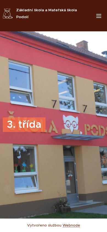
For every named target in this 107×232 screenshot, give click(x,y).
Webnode (71, 225)
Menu (98, 15)
